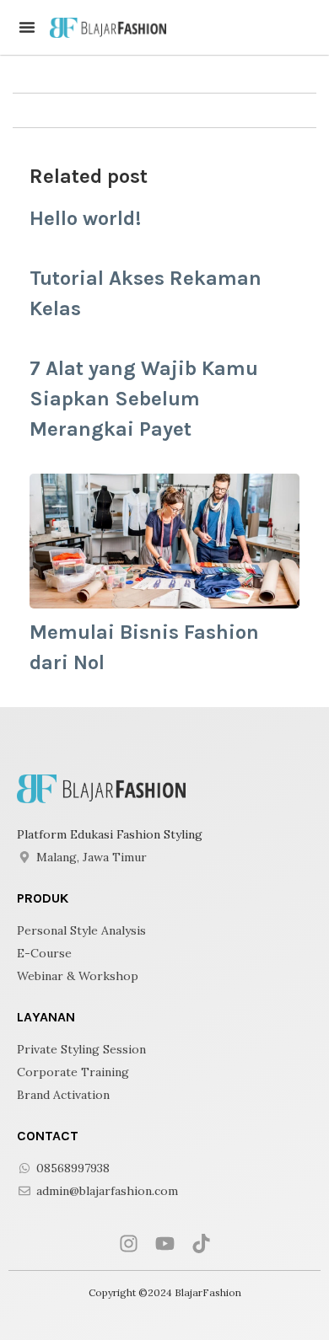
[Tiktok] (201, 1243)
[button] (27, 27)
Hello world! (85, 218)
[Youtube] (165, 1243)
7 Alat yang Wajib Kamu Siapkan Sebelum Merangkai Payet (144, 398)
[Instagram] (128, 1243)
